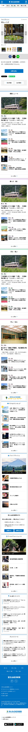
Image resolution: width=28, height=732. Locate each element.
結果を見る (19, 530)
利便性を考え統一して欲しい (13, 522)
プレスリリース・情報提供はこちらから (10, 689)
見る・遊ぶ (13, 5)
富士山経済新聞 (14, 2)
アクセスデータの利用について (8, 691)
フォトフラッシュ (5, 19)
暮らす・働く (24, 5)
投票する (9, 530)
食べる (8, 5)
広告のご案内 (5, 695)
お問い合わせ (5, 693)
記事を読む (14, 71)
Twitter (16, 681)
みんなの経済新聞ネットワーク (14, 712)
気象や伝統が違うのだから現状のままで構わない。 (15, 525)
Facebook (12, 681)
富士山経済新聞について (7, 687)
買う (18, 5)
